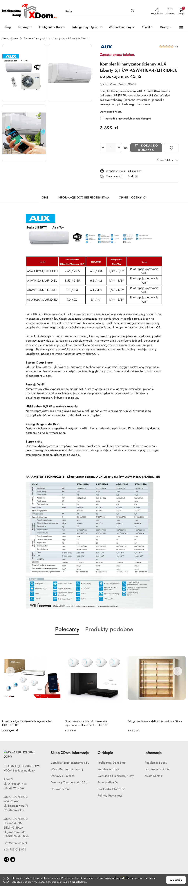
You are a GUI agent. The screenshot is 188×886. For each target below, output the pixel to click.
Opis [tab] (45, 197)
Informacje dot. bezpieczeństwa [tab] (83, 197)
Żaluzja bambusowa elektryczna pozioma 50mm (92, 721)
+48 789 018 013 (15, 849)
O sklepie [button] (105, 752)
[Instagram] (6, 859)
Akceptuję (176, 880)
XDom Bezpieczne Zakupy (67, 769)
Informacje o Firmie (157, 769)
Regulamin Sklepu (109, 769)
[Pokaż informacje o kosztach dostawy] (136, 176)
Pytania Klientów (108, 782)
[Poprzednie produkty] (10, 671)
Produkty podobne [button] (109, 629)
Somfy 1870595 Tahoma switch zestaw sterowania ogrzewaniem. (156, 723)
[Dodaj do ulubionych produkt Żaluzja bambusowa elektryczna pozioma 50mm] (119, 643)
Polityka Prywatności (110, 795)
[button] (181, 27)
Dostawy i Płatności (63, 776)
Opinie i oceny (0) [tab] (132, 197)
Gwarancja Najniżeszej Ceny (116, 776)
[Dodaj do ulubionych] (171, 147)
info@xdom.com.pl (15, 843)
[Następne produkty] (177, 671)
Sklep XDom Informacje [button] (70, 752)
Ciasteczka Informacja (111, 789)
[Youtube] (12, 859)
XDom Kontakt (153, 776)
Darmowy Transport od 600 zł (69, 782)
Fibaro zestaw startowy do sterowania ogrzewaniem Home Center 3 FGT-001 (24, 723)
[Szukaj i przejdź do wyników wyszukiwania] (132, 11)
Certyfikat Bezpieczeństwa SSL (70, 763)
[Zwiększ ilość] (119, 147)
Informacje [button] (153, 752)
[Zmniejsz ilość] (103, 147)
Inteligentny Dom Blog (112, 763)
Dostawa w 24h (60, 789)
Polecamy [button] (67, 629)
